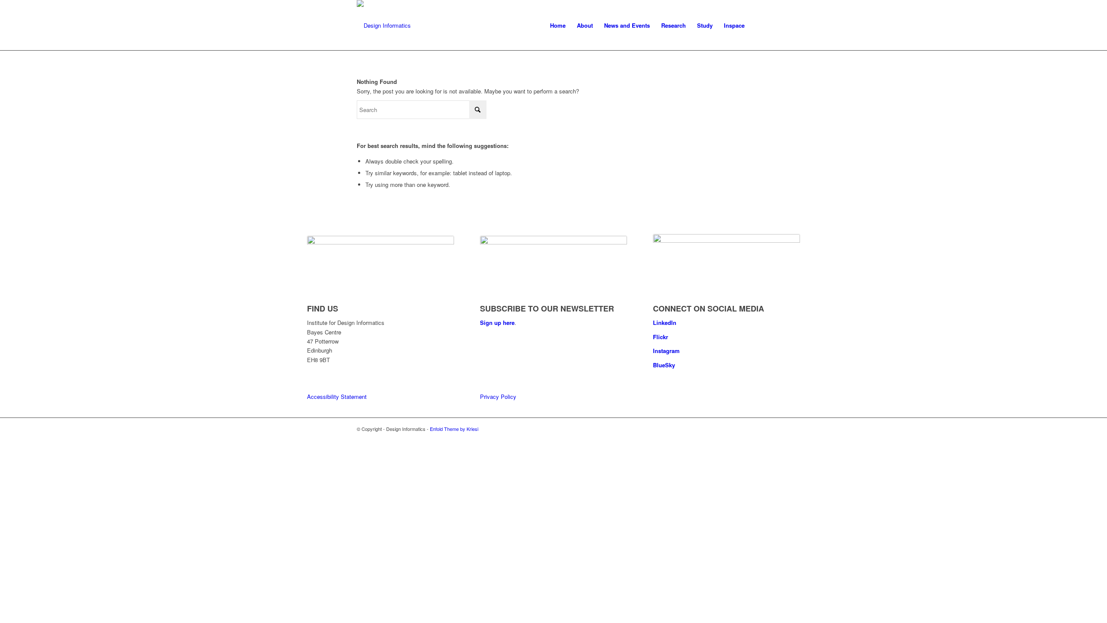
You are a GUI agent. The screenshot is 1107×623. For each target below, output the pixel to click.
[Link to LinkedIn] (717, 428)
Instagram (666, 351)
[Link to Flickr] (730, 428)
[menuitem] (557, 25)
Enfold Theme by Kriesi (454, 428)
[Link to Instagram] (743, 428)
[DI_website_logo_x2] (384, 25)
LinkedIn (664, 322)
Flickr (660, 337)
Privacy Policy (498, 396)
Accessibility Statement (337, 396)
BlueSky (664, 365)
